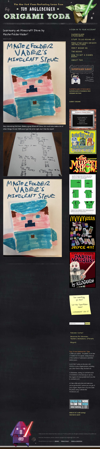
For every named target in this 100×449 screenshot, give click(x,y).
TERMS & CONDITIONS (76, 441)
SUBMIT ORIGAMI (74, 101)
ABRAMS (57, 441)
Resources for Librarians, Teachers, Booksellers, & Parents (82, 337)
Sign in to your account (83, 29)
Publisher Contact (77, 333)
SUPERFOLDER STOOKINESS (78, 91)
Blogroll (73, 342)
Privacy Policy (65, 441)
